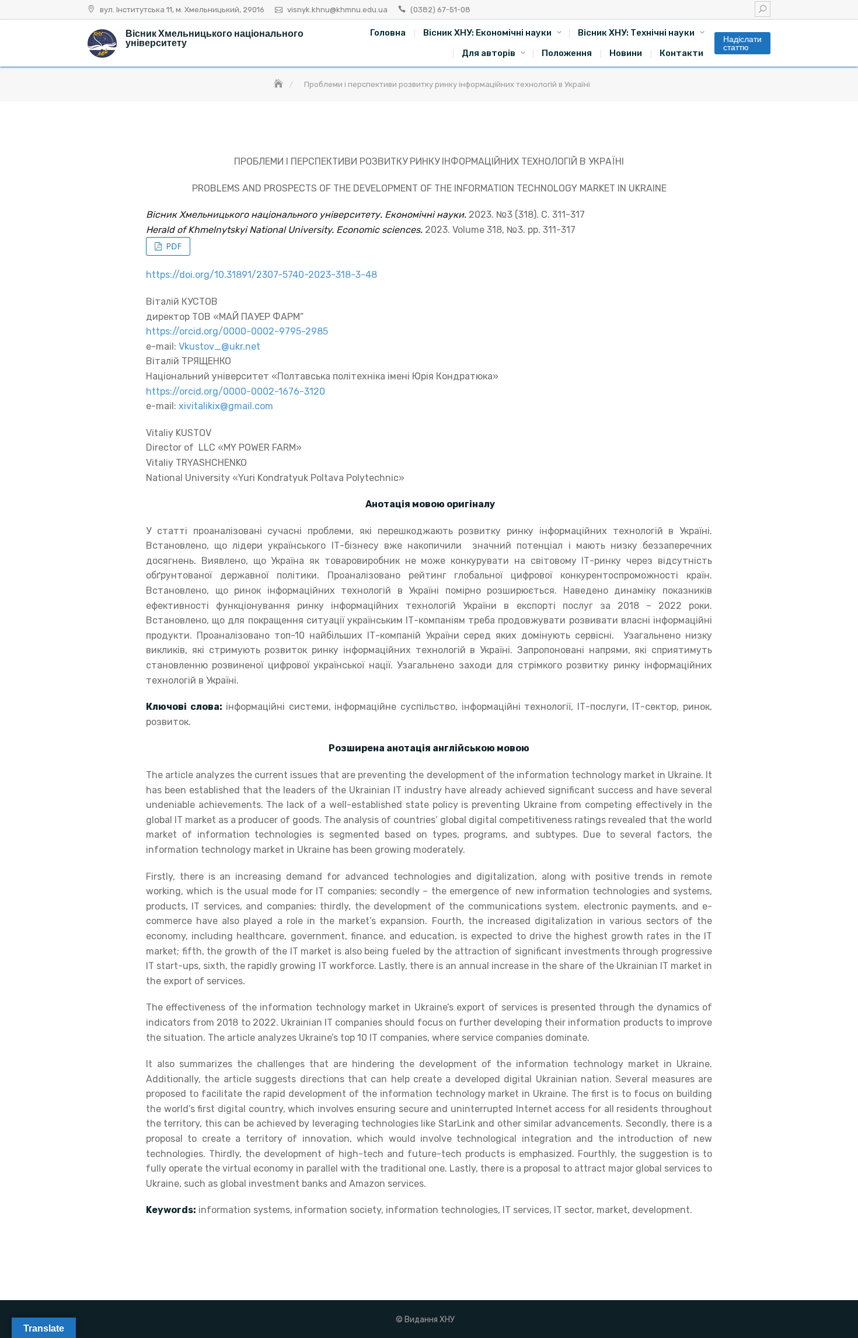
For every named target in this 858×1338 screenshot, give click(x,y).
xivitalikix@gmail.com (226, 406)
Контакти (681, 53)
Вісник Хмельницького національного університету (214, 38)
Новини (625, 53)
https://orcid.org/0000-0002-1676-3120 (235, 391)
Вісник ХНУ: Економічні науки (487, 32)
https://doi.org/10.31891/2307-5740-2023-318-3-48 (261, 274)
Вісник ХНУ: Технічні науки (636, 32)
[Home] (279, 84)
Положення (567, 53)
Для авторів (488, 53)
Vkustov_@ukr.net (219, 346)
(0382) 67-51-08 (440, 9)
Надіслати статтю (742, 43)
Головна (388, 32)
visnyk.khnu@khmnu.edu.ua (337, 9)
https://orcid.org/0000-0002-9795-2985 (237, 331)
